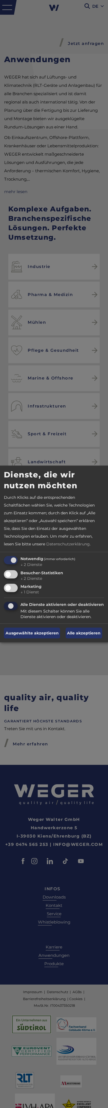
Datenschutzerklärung (68, 544)
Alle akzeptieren (84, 633)
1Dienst (29, 592)
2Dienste (31, 564)
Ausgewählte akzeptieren (32, 633)
